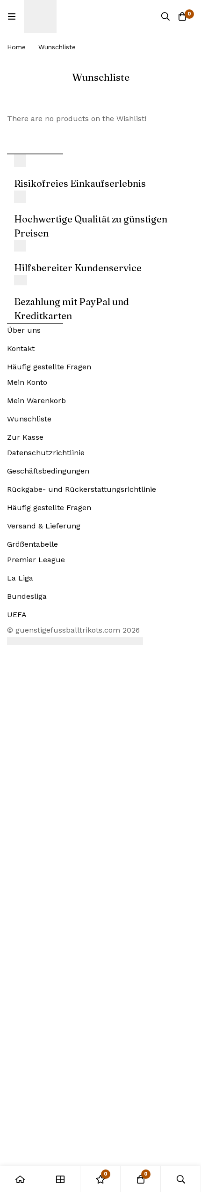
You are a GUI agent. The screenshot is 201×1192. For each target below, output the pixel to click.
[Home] (20, 1179)
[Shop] (60, 1179)
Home (16, 47)
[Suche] (165, 16)
